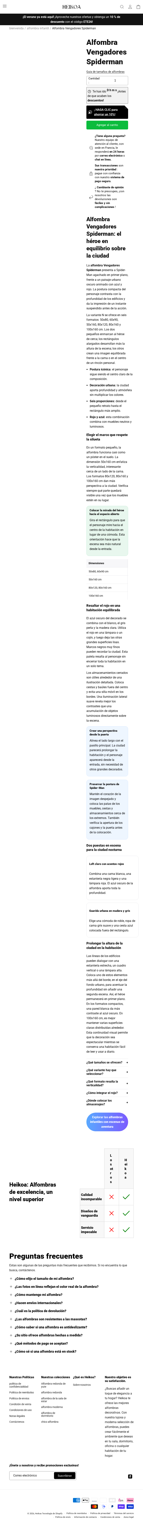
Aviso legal (129, 1517)
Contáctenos (16, 1421)
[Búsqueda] (122, 7)
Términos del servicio (124, 1513)
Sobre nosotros (82, 1384)
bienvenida (16, 28)
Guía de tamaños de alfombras (105, 71)
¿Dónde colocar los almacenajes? (99, 1102)
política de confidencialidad (18, 1385)
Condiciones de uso (20, 1410)
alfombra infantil (38, 28)
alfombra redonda (51, 1392)
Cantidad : (93, 80)
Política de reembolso (76, 1513)
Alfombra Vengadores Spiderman (74, 28)
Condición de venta (20, 1404)
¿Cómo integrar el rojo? (102, 1093)
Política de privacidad (100, 1513)
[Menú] (5, 6)
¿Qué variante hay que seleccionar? (101, 1072)
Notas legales (17, 1415)
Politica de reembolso (21, 1392)
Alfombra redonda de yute (53, 1385)
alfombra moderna (52, 1407)
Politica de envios (19, 1398)
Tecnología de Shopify (52, 1513)
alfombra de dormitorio (48, 1414)
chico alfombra (49, 1421)
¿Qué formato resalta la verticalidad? (102, 1083)
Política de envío (63, 1517)
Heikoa (38, 1513)
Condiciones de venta (110, 1517)
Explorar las (107, 1121)
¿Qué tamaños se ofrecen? (104, 1062)
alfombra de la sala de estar (53, 1400)
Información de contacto (85, 1517)
